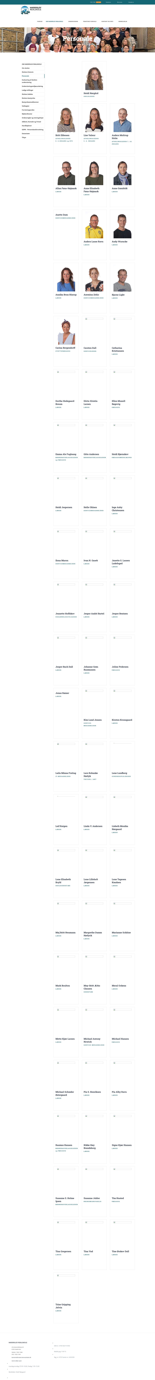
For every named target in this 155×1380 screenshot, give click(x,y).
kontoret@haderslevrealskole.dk (21, 1357)
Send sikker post (17, 1361)
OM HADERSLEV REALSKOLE (32, 64)
